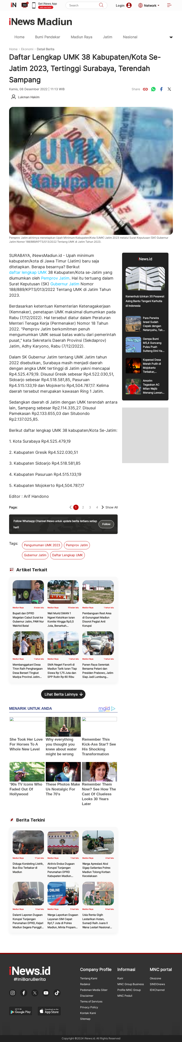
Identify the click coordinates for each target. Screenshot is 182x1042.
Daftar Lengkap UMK (67, 555)
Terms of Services (91, 1001)
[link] (145, 89)
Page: (13, 507)
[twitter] (169, 89)
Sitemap (85, 1018)
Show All (111, 507)
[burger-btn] (169, 5)
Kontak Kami (88, 1013)
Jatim (107, 37)
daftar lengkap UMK (28, 272)
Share (136, 89)
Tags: (13, 543)
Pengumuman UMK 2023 (42, 545)
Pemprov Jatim (55, 278)
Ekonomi (27, 49)
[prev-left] (70, 507)
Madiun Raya (81, 37)
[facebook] (161, 89)
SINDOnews (157, 984)
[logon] (13, 5)
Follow (106, 524)
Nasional (130, 37)
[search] (101, 5)
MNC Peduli (124, 995)
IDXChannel (157, 990)
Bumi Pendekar (47, 37)
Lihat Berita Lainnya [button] (61, 694)
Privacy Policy (89, 1007)
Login (120, 5)
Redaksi (85, 984)
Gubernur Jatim (64, 284)
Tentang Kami (88, 978)
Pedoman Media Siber (93, 990)
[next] (103, 507)
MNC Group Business (130, 984)
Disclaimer (86, 995)
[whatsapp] (153, 89)
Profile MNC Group (129, 990)
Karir (120, 978)
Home (19, 37)
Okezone (155, 978)
